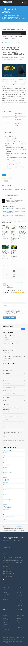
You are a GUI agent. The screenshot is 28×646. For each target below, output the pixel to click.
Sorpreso (16, 292)
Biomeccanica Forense (20, 621)
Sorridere (14, 292)
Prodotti (4, 589)
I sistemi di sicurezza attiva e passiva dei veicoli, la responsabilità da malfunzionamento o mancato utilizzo (15, 235)
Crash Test (7, 383)
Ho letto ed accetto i (15, 313)
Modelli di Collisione (6, 452)
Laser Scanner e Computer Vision (9, 487)
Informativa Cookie (7, 626)
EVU (4, 514)
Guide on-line (20, 602)
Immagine (14, 290)
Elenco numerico (20, 290)
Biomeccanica (8, 370)
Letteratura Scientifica (10, 393)
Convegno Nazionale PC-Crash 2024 (11, 343)
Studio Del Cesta (20, 615)
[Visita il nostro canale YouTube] (3, 579)
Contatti (4, 602)
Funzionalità (19, 589)
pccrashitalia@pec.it (9, 573)
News (6, 480)
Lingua (18, 292)
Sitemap (4, 632)
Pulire (7, 292)
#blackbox (5, 494)
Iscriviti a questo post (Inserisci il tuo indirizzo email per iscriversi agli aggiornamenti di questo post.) (13, 311)
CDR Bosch (8, 373)
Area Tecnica (8, 367)
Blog (12, 526)
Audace (4, 290)
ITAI (4, 462)
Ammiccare (23, 292)
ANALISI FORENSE (6, 509)
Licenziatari (19, 605)
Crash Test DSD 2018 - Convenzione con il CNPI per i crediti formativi (22, 233)
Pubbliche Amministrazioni (6, 593)
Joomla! (4, 641)
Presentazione (6, 587)
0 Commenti (19, 59)
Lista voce (23, 290)
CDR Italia (19, 618)
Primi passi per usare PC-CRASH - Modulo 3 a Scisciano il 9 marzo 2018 (14, 253)
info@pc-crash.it (9, 571)
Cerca (23, 329)
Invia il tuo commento (9, 317)
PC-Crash (13, 242)
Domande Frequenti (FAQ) (6, 619)
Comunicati (7, 377)
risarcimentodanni (6, 511)
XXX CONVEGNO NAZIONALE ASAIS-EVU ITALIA (5, 232)
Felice (11, 292)
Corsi (4, 59)
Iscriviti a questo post (9, 42)
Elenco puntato (18, 290)
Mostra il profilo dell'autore (12, 201)
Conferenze (5, 599)
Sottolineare (8, 290)
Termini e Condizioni (5, 623)
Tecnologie (7, 400)
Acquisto (19, 592)
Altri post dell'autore (11, 203)
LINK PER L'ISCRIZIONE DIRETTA (18, 123)
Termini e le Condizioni (19, 313)
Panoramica (19, 587)
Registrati (5, 615)
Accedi (4, 613)
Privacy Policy (6, 629)
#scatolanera (5, 482)
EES (4, 484)
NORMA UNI (5, 477)
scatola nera (5, 504)
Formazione (19, 597)
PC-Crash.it (21, 57)
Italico (6, 290)
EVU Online (19, 627)
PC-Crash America (21, 625)
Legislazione (8, 390)
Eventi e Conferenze (10, 387)
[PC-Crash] (9, 2)
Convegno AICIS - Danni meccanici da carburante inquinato (5, 252)
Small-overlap (5, 467)
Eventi (6, 180)
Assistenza (19, 600)
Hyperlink (12, 290)
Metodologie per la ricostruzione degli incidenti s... (9, 189)
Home (8, 526)
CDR (4, 455)
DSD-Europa (19, 613)
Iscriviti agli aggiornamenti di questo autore (14, 200)
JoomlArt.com (12, 639)
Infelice (20, 292)
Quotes (5, 292)
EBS (4, 457)
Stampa (20, 42)
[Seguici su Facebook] (7, 579)
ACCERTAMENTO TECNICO (7, 499)
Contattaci (5, 540)
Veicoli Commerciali (6, 489)
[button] (24, 32)
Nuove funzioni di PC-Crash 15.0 (10, 350)
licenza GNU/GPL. (7, 642)
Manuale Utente (20, 595)
